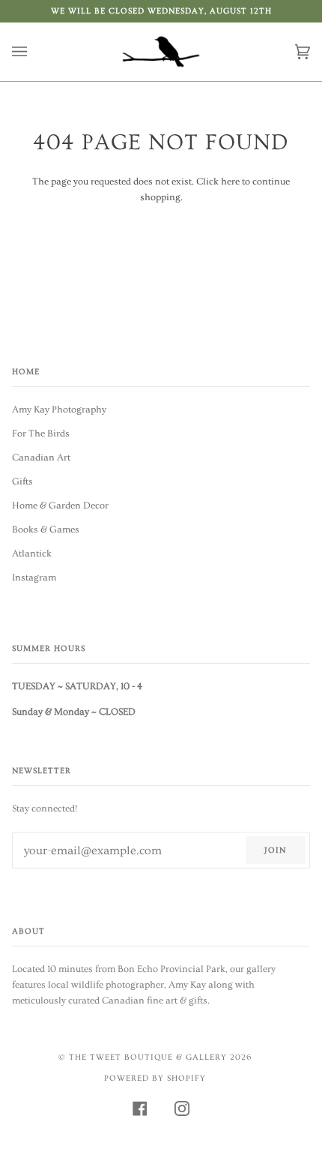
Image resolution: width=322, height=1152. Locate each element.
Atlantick (32, 553)
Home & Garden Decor (60, 505)
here (230, 181)
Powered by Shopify (155, 1078)
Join (275, 850)
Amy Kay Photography (59, 409)
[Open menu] (34, 51)
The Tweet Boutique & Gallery (148, 1057)
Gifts (22, 481)
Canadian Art (41, 457)
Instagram (34, 577)
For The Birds (41, 433)
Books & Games (45, 529)
